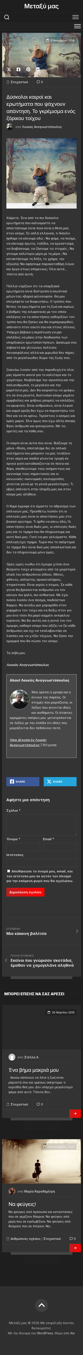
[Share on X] (10, 69)
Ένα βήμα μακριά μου (34, 1070)
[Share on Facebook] (18, 69)
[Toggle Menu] (77, 26)
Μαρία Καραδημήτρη (39, 1191)
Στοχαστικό (19, 82)
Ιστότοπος (15, 855)
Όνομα (13, 839)
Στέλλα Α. (31, 1057)
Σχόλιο (13, 810)
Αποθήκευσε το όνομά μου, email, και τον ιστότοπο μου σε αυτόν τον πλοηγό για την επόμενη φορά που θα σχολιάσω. (39, 876)
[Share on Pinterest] (28, 69)
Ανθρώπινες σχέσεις (26, 1238)
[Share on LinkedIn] (37, 69)
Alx (72, 1333)
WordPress (45, 1333)
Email (48, 839)
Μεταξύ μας (41, 6)
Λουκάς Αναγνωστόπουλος (42, 127)
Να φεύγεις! (22, 1204)
